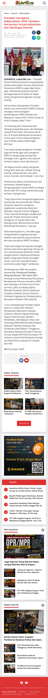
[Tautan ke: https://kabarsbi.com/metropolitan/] (42, 530)
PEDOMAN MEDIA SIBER (11, 694)
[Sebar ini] (34, 32)
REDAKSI (22, 692)
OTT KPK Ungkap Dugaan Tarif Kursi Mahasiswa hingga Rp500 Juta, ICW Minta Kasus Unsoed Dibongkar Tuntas (26, 519)
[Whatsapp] (39, 38)
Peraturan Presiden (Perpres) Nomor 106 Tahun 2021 (21, 274)
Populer (13, 482)
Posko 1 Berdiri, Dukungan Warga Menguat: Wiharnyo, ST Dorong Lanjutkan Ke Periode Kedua (24, 512)
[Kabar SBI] (24, 3)
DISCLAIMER (34, 692)
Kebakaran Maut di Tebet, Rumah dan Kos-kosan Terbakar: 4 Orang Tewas (28, 581)
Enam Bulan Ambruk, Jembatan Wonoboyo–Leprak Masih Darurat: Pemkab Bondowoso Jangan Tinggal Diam (13, 412)
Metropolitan (21, 35)
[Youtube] (26, 360)
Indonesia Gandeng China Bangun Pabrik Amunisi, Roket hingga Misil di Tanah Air (25, 504)
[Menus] (4, 3)
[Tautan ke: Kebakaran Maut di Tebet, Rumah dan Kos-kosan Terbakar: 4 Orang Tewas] (9, 583)
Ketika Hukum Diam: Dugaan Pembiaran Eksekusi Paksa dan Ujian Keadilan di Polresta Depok (12, 392)
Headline (13, 35)
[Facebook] (21, 360)
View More (24, 423)
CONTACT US (30, 694)
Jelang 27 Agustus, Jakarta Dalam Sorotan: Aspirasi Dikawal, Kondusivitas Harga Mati (30, 571)
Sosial (13, 37)
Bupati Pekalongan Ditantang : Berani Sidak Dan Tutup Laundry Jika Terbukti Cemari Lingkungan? (26, 497)
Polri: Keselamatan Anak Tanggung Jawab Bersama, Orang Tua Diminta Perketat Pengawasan (33, 392)
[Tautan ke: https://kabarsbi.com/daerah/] (42, 605)
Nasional (7, 37)
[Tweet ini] (39, 32)
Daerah (6, 35)
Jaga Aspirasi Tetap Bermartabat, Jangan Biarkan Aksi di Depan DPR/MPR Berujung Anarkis (21, 563)
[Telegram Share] (34, 38)
